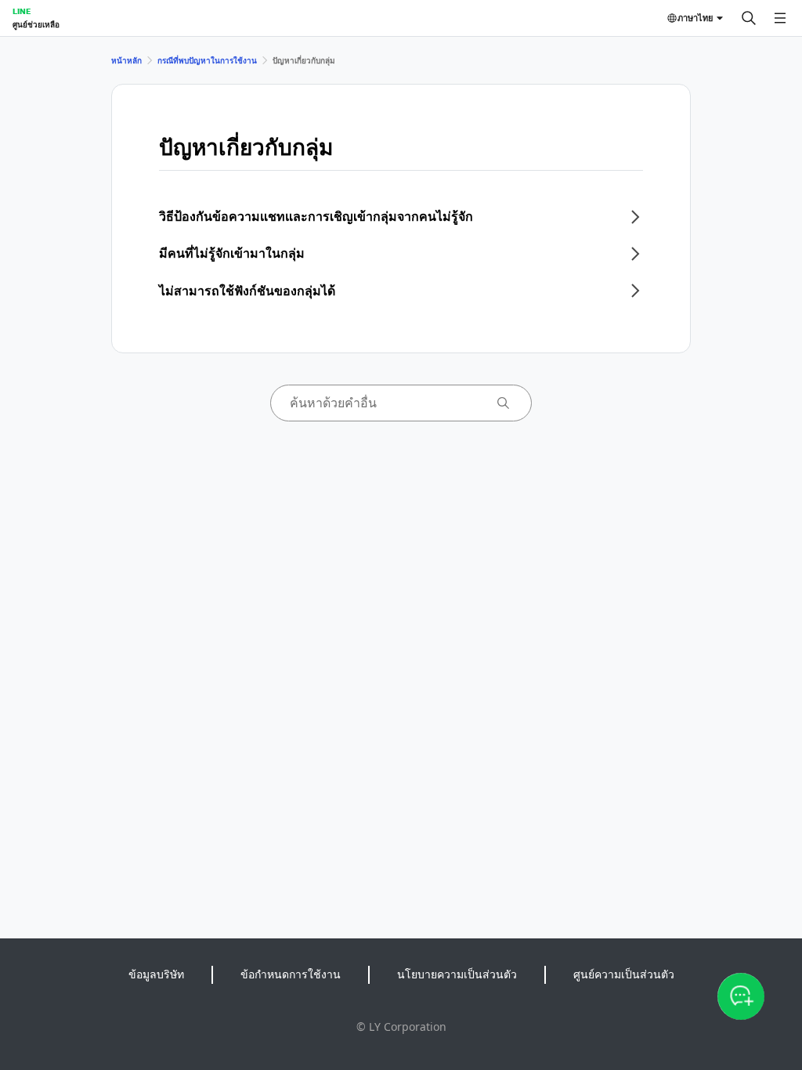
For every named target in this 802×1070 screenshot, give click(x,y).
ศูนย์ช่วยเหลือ (36, 24)
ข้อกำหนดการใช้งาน (290, 974)
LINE (22, 10)
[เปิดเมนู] (780, 18)
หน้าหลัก (126, 60)
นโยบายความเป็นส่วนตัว (457, 974)
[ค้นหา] (748, 18)
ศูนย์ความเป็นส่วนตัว (623, 974)
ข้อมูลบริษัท (156, 974)
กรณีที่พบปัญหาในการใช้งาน (207, 60)
